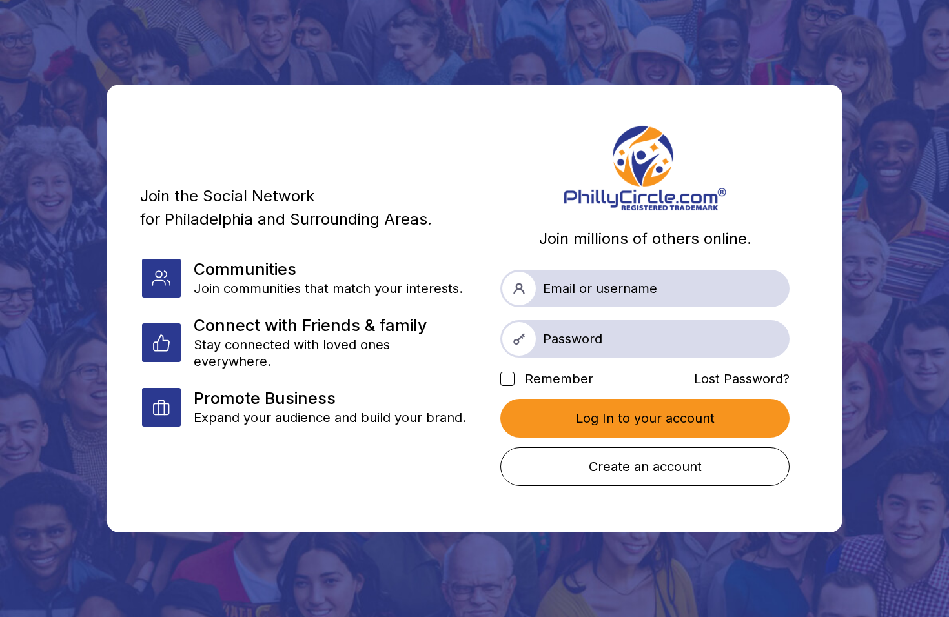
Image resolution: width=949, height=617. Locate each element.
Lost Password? (742, 379)
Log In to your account (645, 418)
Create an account (645, 466)
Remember (557, 379)
